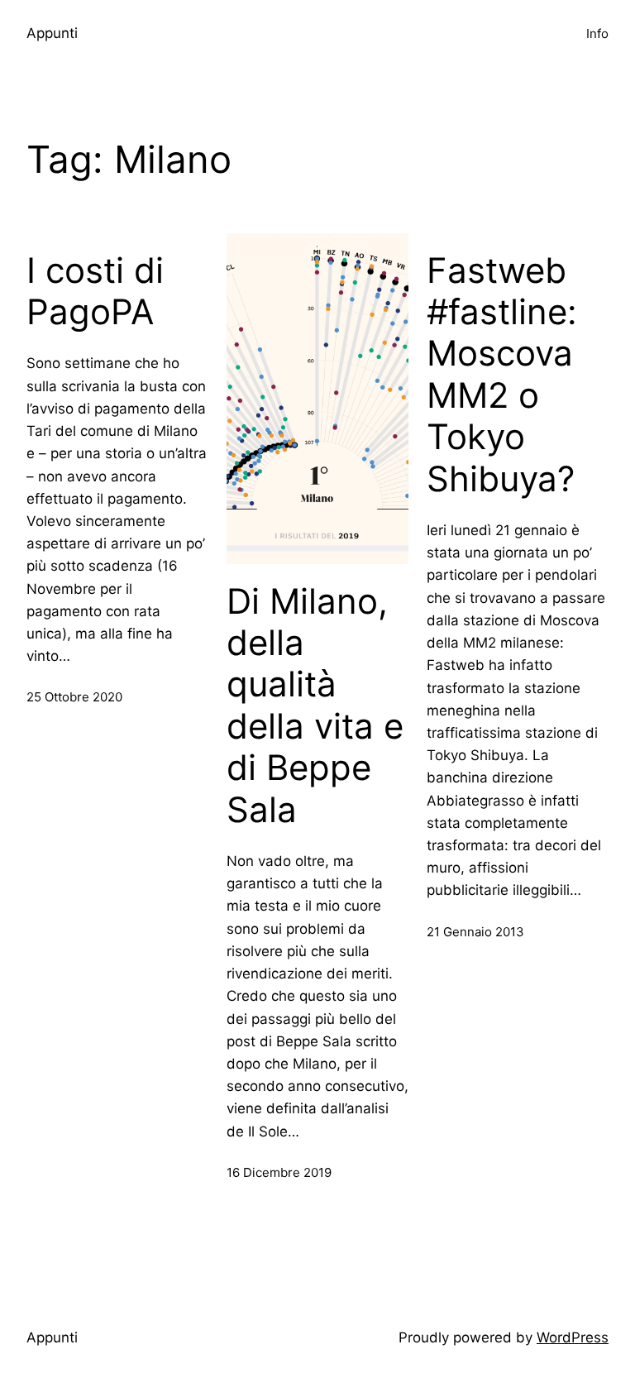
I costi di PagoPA (95, 291)
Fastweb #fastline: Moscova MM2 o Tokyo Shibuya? (502, 375)
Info (597, 33)
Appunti (52, 33)
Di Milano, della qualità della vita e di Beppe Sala (315, 705)
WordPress (573, 1337)
